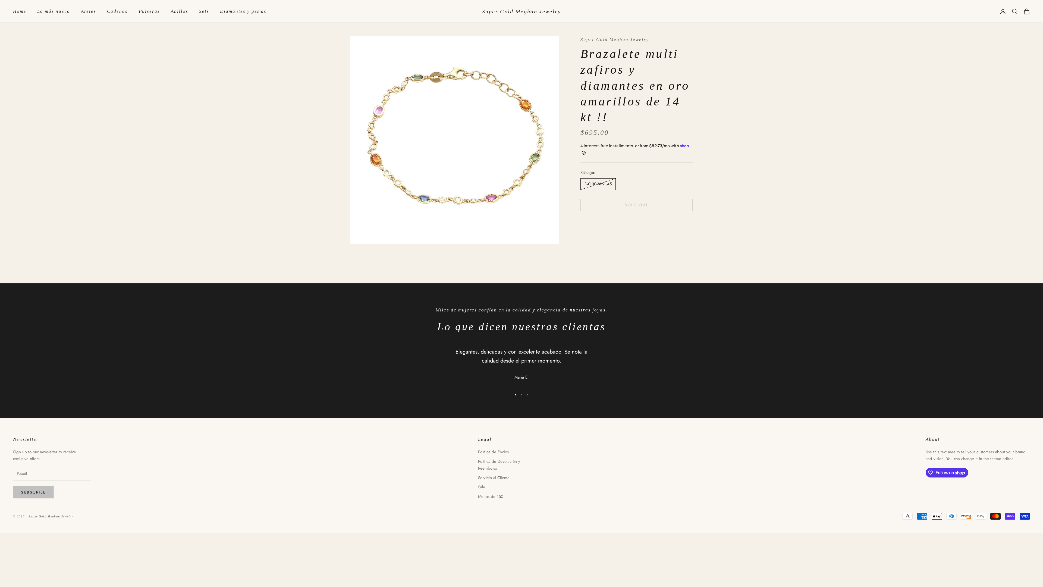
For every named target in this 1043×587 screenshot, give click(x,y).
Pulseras (149, 11)
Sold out (636, 205)
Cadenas (117, 11)
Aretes (88, 11)
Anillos (179, 11)
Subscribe (33, 492)
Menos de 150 (490, 496)
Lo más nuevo (53, 11)
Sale (481, 487)
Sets (204, 11)
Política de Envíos (493, 452)
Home (19, 11)
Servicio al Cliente (494, 478)
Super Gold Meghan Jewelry (614, 39)
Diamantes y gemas (243, 11)
